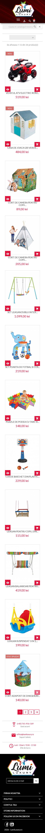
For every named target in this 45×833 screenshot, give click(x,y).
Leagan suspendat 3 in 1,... (22, 641)
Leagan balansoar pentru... (22, 586)
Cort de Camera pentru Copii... (22, 203)
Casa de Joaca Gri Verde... (22, 147)
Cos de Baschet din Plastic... (23, 476)
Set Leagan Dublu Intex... (23, 312)
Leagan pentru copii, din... (22, 531)
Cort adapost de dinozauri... (22, 695)
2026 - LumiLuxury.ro (13, 829)
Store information (14, 810)
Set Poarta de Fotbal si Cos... (22, 367)
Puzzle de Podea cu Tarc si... (22, 421)
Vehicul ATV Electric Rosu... (22, 93)
